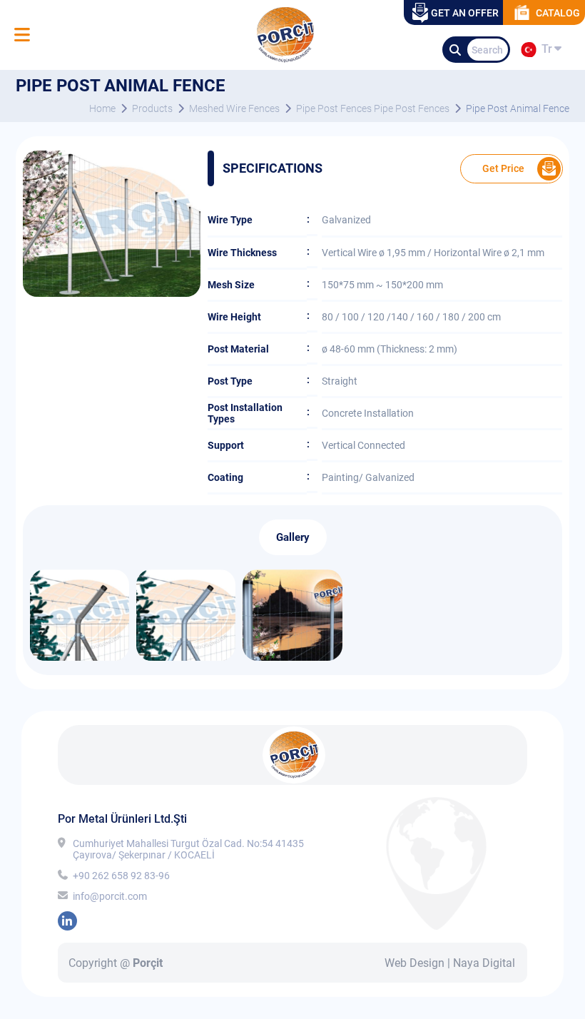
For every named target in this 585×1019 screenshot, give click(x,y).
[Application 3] (79, 657)
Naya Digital (484, 963)
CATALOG (558, 13)
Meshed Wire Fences (234, 108)
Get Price (503, 168)
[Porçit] (22, 35)
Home (102, 108)
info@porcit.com (110, 896)
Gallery (293, 537)
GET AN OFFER (465, 13)
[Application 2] (185, 657)
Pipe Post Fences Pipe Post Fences (372, 108)
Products (152, 108)
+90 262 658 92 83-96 (121, 875)
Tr (544, 51)
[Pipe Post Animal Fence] (111, 293)
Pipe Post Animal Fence (517, 108)
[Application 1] (292, 657)
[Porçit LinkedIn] (67, 921)
